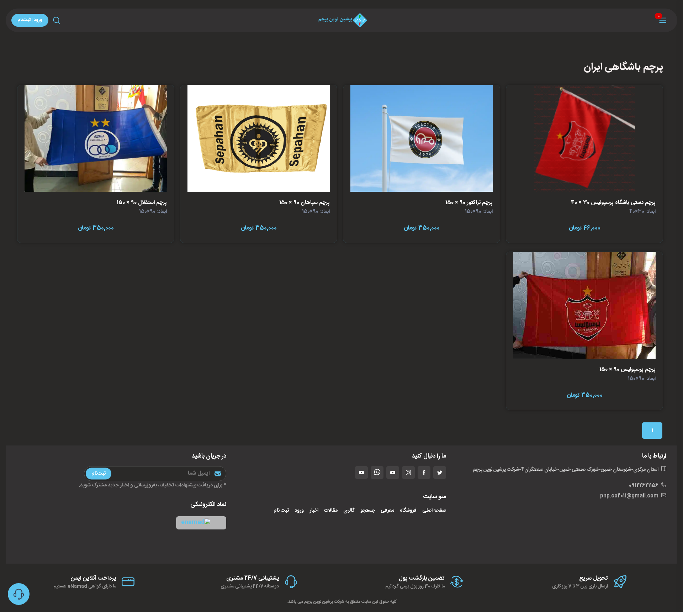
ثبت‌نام (98, 473)
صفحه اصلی (434, 511)
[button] (201, 522)
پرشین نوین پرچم (318, 601)
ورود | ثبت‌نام (29, 20)
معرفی (387, 511)
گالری (349, 511)
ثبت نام (281, 511)
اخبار (313, 511)
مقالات (331, 511)
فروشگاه (408, 511)
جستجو (367, 511)
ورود (299, 511)
